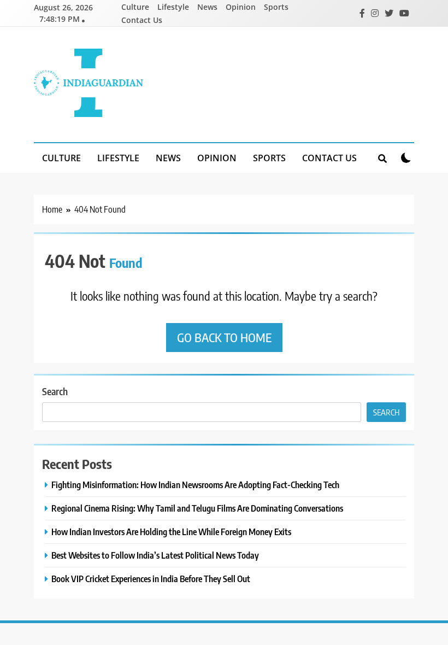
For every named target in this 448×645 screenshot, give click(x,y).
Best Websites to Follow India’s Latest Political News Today (155, 555)
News (207, 7)
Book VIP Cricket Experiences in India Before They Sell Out (150, 578)
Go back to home (224, 337)
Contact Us (141, 20)
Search (55, 391)
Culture (135, 7)
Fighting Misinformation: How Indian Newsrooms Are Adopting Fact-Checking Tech (195, 484)
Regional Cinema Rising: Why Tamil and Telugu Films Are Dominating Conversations (197, 508)
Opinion (241, 7)
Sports (276, 7)
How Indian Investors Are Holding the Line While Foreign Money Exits (171, 531)
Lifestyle (173, 7)
